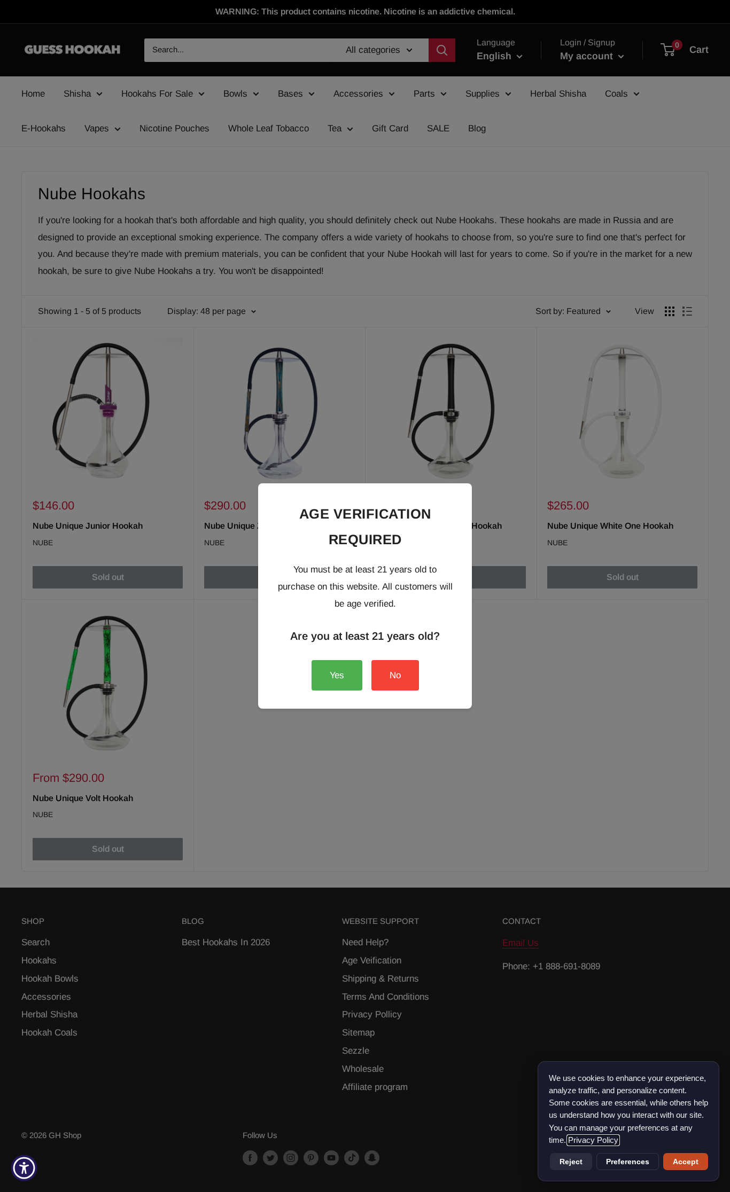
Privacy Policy (593, 1140)
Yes (337, 675)
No (395, 675)
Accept (685, 1161)
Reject (571, 1161)
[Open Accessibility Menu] (24, 1168)
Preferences (627, 1161)
